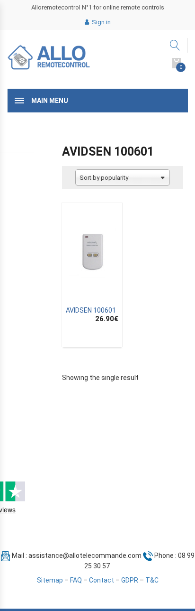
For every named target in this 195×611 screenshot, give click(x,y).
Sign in (100, 22)
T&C (152, 580)
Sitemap (50, 580)
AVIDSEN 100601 (91, 310)
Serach (175, 45)
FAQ (76, 580)
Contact (101, 580)
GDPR (129, 580)
